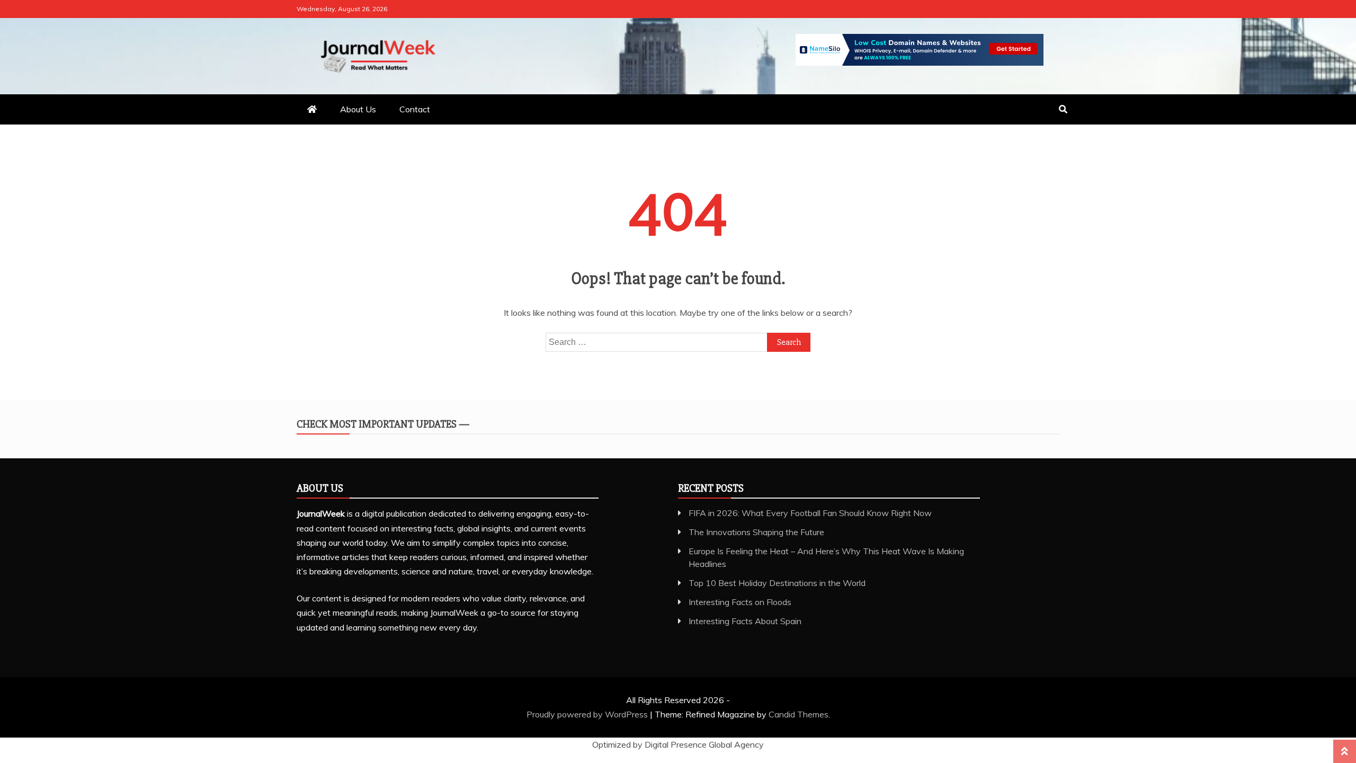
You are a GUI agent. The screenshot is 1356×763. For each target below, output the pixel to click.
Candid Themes (798, 714)
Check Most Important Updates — (383, 424)
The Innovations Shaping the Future (756, 532)
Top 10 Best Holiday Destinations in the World (777, 583)
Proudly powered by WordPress (588, 714)
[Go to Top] (1344, 751)
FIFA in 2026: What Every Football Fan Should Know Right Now (810, 513)
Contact (414, 109)
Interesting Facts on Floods (740, 602)
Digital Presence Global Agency (704, 744)
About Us (358, 109)
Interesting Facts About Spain (745, 621)
